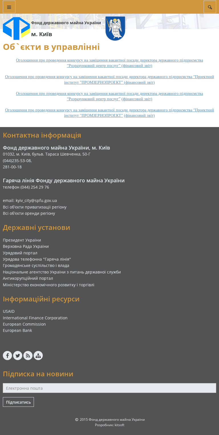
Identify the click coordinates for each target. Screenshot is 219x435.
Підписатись (18, 402)
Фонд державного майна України (66, 22)
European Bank (17, 330)
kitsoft (119, 424)
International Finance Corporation (35, 317)
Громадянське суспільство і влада (36, 265)
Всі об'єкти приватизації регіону (34, 207)
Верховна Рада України (26, 246)
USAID (9, 311)
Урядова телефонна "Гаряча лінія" (37, 259)
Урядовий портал (20, 253)
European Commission (24, 324)
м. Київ (41, 34)
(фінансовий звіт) (136, 99)
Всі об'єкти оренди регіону (29, 213)
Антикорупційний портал (28, 278)
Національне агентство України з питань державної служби (62, 272)
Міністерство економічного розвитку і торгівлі (48, 284)
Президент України (22, 240)
